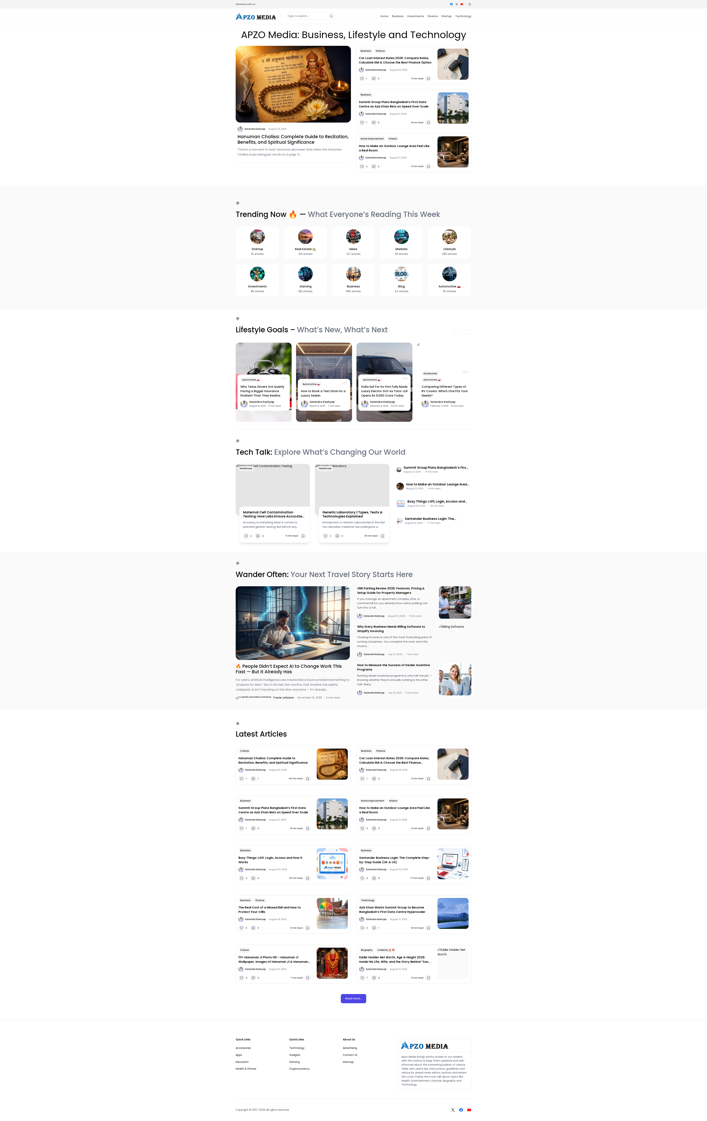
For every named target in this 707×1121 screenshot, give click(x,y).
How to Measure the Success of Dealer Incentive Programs (393, 667)
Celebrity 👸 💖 (386, 950)
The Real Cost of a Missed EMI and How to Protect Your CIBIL (269, 909)
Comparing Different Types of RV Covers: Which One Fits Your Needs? (445, 391)
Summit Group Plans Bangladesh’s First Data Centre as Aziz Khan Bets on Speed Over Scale (393, 104)
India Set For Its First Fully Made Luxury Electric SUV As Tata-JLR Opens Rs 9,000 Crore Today (384, 391)
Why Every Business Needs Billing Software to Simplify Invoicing (391, 629)
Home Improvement (372, 138)
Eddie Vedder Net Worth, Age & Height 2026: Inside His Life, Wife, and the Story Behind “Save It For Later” (394, 959)
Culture (244, 750)
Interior (393, 138)
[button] (469, 4)
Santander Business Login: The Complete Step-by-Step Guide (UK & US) (434, 519)
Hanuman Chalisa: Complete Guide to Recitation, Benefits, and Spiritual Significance (293, 139)
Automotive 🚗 (250, 379)
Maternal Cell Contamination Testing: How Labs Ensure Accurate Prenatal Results (272, 514)
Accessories (430, 373)
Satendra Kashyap (255, 128)
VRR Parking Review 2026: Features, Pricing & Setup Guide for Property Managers (391, 590)
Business (366, 50)
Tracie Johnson (283, 697)
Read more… (353, 998)
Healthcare (246, 468)
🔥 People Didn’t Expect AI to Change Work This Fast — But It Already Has (289, 669)
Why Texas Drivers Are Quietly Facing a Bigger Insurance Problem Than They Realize (262, 391)
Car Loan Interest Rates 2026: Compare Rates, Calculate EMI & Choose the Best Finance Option (395, 60)
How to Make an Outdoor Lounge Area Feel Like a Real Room (394, 148)
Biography (366, 950)
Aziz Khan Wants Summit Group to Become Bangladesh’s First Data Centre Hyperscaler (392, 909)
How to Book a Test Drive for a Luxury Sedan (323, 393)
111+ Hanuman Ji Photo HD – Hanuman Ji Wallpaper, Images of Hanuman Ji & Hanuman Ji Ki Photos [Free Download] (273, 959)
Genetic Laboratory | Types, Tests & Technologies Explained (352, 514)
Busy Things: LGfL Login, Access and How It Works (436, 501)
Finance (380, 50)
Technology (367, 900)
